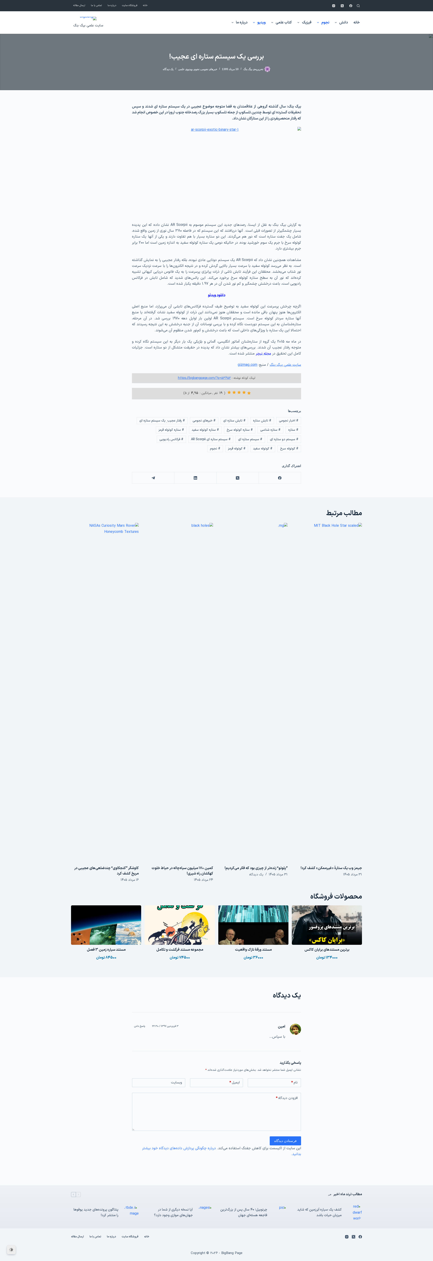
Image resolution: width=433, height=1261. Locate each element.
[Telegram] (153, 478)
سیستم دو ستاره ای (284, 439)
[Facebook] (350, 5)
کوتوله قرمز (237, 448)
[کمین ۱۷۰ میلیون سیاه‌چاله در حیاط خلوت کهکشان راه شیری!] (179, 692)
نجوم (325, 22)
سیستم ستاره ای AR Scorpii (211, 439)
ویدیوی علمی (185, 69)
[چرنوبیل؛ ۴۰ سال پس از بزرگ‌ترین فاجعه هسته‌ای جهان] (280, 1213)
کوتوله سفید (262, 448)
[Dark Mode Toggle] (11, 1249)
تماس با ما (96, 5)
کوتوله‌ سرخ (289, 448)
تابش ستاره (262, 420)
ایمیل (234, 1082)
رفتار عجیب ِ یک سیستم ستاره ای (162, 420)
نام (294, 1082)
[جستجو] (358, 5)
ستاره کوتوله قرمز (171, 430)
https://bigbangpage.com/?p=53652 (204, 378)
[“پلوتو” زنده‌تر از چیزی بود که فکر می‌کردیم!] (254, 692)
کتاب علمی (284, 22)
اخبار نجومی (288, 420)
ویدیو (261, 22)
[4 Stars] (234, 392)
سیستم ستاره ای (250, 439)
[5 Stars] (229, 392)
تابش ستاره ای (234, 420)
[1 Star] (249, 393)
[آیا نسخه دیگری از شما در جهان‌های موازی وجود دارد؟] (205, 1213)
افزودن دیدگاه (287, 1098)
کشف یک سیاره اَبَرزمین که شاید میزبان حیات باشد (319, 1212)
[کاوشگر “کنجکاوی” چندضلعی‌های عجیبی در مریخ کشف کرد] (105, 692)
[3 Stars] (239, 392)
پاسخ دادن (139, 1026)
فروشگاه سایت (129, 5)
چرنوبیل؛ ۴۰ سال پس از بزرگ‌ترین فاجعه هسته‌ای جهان (243, 1212)
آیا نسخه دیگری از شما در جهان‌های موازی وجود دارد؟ (173, 1212)
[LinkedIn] (195, 478)
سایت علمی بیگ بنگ (88, 25)
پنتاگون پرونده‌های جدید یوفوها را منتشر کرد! (96, 1212)
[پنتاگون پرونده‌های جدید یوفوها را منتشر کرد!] (131, 1213)
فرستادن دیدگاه (285, 1141)
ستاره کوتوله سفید (205, 430)
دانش (343, 22)
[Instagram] (333, 5)
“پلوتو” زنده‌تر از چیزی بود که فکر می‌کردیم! (256, 868)
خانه (145, 5)
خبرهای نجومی (209, 69)
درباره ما (112, 5)
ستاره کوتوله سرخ (240, 430)
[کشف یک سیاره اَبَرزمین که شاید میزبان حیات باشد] (354, 1213)
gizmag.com (247, 365)
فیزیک (306, 22)
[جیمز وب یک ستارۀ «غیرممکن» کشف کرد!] (328, 692)
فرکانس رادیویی (171, 439)
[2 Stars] (244, 392)
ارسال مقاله (79, 5)
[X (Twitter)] (342, 5)
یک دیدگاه (168, 69)
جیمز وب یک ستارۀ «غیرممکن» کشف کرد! (331, 868)
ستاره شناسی (270, 430)
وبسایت (176, 1082)
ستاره (293, 430)
